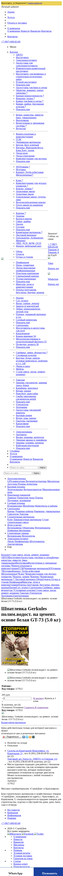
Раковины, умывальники (47, 511)
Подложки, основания (19, 500)
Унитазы (23, 514)
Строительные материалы (20, 516)
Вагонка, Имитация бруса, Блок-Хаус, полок (30, 149)
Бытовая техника (16, 486)
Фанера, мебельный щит (28, 246)
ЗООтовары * (23, 166)
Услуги (11, 17)
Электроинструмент (26, 60)
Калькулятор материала (13, 722)
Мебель (20, 369)
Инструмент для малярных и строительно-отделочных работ (31, 77)
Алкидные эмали (25, 194)
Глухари (20, 227)
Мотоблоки (29, 506)
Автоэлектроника (16, 478)
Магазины (18, 845)
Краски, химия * (24, 188)
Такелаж (20, 380)
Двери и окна (23, 366)
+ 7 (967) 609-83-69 (53, 245)
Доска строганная (25, 156)
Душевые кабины (24, 511)
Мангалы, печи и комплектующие (25, 285)
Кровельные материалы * (29, 232)
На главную (13, 810)
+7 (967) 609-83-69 (10, 41)
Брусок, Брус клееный (27, 145)
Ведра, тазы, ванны (26, 418)
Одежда (20, 254)
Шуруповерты (37, 541)
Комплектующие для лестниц (31, 158)
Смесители (13, 514)
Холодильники (15, 489)
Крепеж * (21, 213)
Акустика (12, 484)
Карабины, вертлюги (27, 388)
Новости (25, 31)
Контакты (46, 31)
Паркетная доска (26, 497)
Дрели (10, 541)
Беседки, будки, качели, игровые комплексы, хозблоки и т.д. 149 (32, 361)
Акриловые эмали (25, 191)
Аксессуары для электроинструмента (26, 64)
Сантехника (22, 325)
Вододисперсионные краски (31, 202)
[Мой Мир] (33, 737)
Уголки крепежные (26, 278)
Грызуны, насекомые (27, 421)
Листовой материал (26, 235)
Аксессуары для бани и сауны (31, 87)
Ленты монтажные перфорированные (25, 269)
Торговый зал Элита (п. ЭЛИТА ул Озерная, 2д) (32, 759)
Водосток (21, 128)
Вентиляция (22, 120)
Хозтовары (21, 407)
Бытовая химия (24, 415)
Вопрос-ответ (20, 864)
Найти (42, 467)
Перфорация (22, 262)
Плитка (39, 497)
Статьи (17, 861)
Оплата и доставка (17, 23)
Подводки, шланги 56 (27, 344)
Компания (12, 812)
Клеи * (19, 180)
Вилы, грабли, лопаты (27, 303)
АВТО (19, 54)
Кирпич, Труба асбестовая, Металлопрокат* (30, 173)
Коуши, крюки (23, 391)
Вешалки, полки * (25, 98)
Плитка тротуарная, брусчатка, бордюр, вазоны (30, 291)
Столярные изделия (26, 355)
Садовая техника (16, 503)
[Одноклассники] (30, 737)
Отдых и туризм (24, 257)
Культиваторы (14, 506)
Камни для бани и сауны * (29, 101)
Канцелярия (22, 423)
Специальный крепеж (27, 276)
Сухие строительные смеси (28, 521)
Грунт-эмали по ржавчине (29, 205)
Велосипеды (28, 536)
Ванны (11, 511)
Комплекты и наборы (46, 506)
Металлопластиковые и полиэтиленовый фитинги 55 (31, 340)
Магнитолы (53, 481)
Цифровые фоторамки (19, 530)
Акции (11, 12)
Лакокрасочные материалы (27, 519)
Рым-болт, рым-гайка (27, 393)
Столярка (15, 451)
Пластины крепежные (27, 273)
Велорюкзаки (14, 536)
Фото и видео (14, 525)
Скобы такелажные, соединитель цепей (26, 397)
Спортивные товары (18, 533)
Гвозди (19, 224)
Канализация (23, 333)
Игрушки (21, 169)
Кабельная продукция (27, 445)
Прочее (20, 298)
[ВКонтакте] (23, 737)
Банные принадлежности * (30, 95)
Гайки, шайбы (23, 221)
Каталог (14, 52)
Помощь (11, 818)
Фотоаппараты (42, 527)
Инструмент (22, 57)
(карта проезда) (35, 3)
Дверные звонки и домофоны (31, 440)
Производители (21, 866)
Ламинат (12, 497)
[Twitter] (27, 737)
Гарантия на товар (23, 858)
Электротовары (24, 431)
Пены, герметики (25, 265)
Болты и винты (24, 218)
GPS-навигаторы (16, 481)
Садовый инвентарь (26, 319)
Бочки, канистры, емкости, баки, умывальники (30, 116)
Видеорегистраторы (36, 481)
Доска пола (22, 153)
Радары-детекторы (27, 484)
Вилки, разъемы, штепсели (30, 437)
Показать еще (23, 84)
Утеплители (22, 404)
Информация (14, 815)
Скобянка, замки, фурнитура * (32, 352)
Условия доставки (22, 855)
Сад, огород (22, 300)
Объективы (28, 527)
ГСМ (18, 139)
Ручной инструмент (26, 82)
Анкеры (20, 216)
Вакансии (35, 31)
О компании (13, 28)
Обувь (19, 251)
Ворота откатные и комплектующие (26, 135)
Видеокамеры (14, 527)
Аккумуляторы (15, 544)
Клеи (10, 519)
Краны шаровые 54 (26, 336)
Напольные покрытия (18, 495)
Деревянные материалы (28, 142)
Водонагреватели (33, 489)
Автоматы (21, 434)
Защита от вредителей (27, 306)
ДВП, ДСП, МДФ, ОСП (28, 243)
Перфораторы (22, 541)
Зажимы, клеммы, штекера (30, 442)
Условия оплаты (21, 853)
